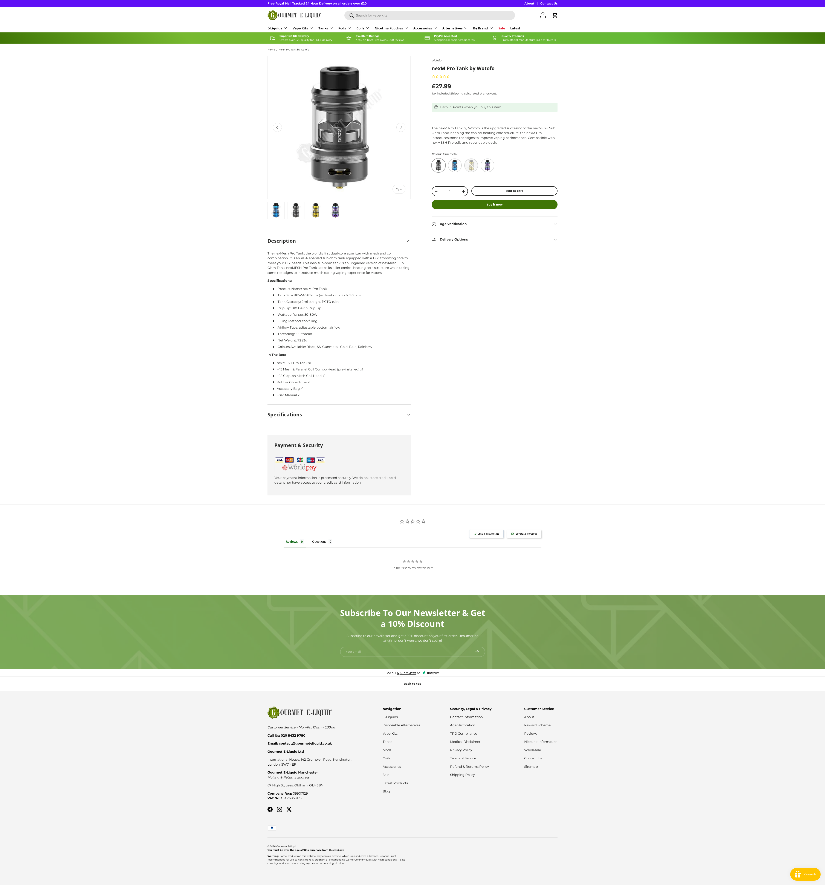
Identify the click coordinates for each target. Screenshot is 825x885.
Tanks (323, 28)
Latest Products (395, 783)
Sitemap (531, 767)
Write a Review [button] (526, 534)
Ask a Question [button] (488, 534)
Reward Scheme (537, 725)
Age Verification (462, 725)
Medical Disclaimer (465, 742)
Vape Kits (300, 28)
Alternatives (452, 28)
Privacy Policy (461, 750)
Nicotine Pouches (389, 28)
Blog (386, 791)
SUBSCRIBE (768, 858)
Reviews (530, 733)
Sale (501, 28)
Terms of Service (463, 758)
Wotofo (437, 60)
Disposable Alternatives (401, 725)
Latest (515, 28)
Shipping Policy (462, 775)
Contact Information (466, 717)
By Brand (480, 28)
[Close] (817, 795)
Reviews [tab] (292, 541)
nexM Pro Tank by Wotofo (294, 50)
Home (271, 50)
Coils (360, 28)
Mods (387, 750)
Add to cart (514, 190)
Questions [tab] (319, 541)
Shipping (456, 93)
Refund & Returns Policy (469, 767)
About (529, 3)
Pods (342, 28)
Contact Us (549, 3)
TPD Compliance (463, 733)
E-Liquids (274, 28)
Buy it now (494, 204)
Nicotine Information (541, 742)
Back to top (412, 683)
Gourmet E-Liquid (286, 846)
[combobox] (429, 15)
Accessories (422, 28)
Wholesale (532, 750)
